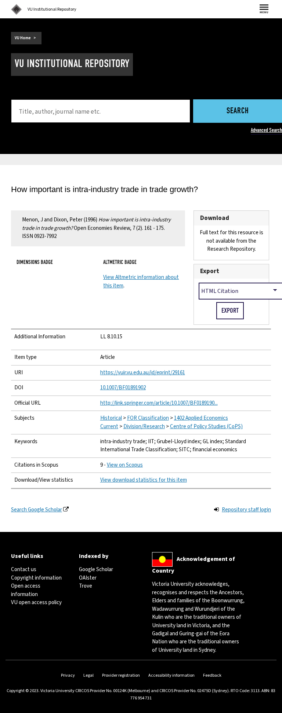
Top (268, 707)
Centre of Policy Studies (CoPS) (206, 426)
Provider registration (121, 675)
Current (109, 426)
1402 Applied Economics (201, 418)
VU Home (23, 38)
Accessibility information (171, 675)
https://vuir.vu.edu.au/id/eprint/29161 (142, 372)
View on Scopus (125, 465)
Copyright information (36, 578)
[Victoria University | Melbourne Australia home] (16, 9)
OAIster (88, 578)
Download (214, 218)
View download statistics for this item (143, 480)
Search (238, 111)
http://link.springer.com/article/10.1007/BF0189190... (159, 403)
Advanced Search (266, 130)
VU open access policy (36, 602)
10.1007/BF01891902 (123, 388)
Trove (85, 586)
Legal (88, 675)
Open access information (25, 590)
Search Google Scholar (36, 510)
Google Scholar (96, 569)
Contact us (23, 569)
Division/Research (144, 426)
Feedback (212, 675)
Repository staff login (246, 510)
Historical (111, 418)
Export (209, 271)
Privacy (68, 675)
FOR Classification (148, 418)
